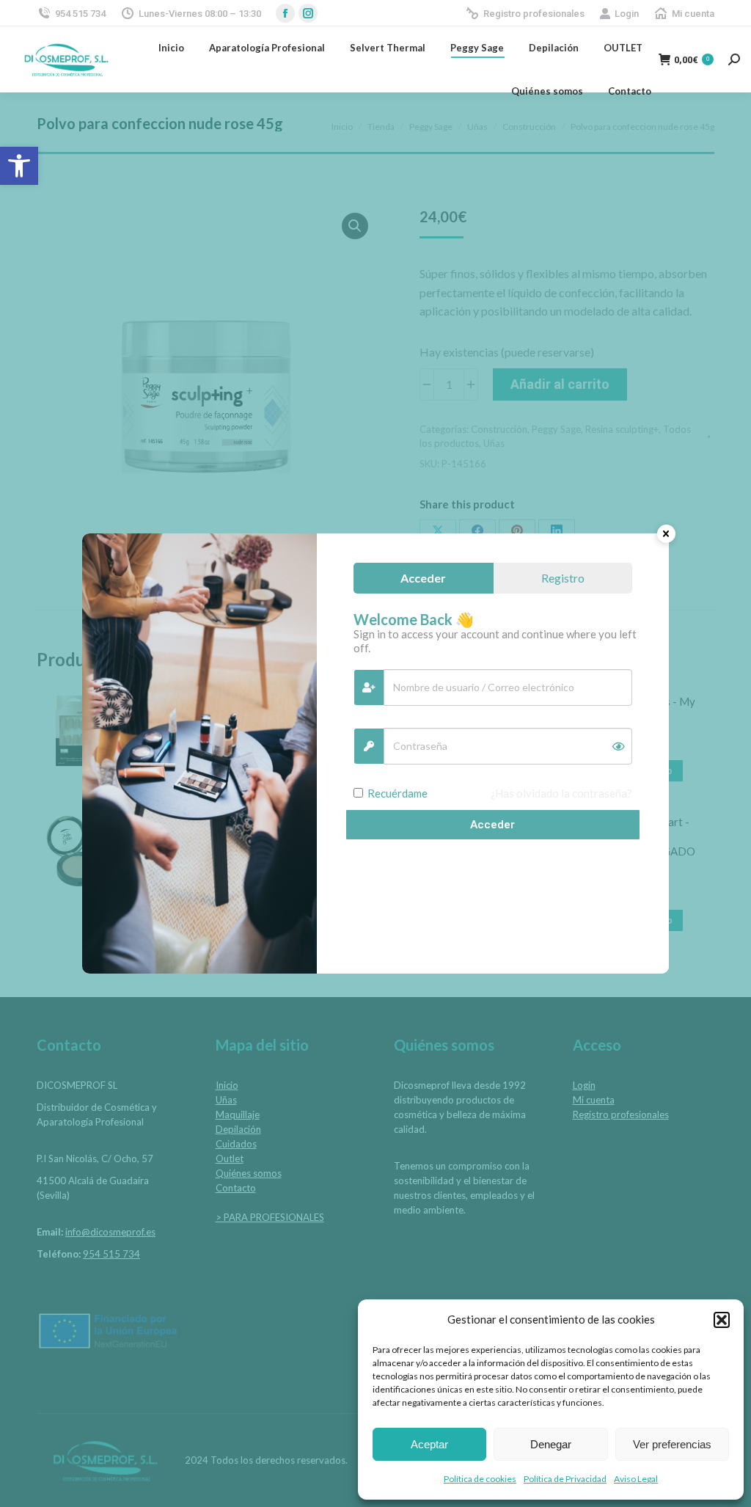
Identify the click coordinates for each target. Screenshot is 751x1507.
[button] (19, 166)
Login (627, 13)
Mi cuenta (693, 13)
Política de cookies (480, 1478)
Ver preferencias (672, 1444)
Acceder (492, 824)
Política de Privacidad (565, 1478)
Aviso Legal (636, 1478)
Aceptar (429, 1444)
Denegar (550, 1444)
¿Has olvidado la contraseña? (561, 793)
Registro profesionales (534, 13)
